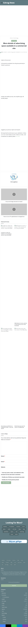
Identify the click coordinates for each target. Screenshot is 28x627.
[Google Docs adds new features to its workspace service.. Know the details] (7, 228)
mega (20, 529)
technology (15, 38)
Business (5, 526)
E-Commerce (11, 526)
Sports (12, 532)
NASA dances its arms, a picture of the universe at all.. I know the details (21, 324)
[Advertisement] (14, 20)
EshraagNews (14, 182)
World (16, 534)
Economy (18, 526)
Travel (11, 534)
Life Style (14, 529)
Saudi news (6, 532)
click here (17, 136)
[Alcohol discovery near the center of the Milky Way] (21, 376)
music (24, 529)
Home (11, 38)
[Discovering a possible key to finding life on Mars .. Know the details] (7, 376)
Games (4, 529)
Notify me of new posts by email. (10, 479)
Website (3, 467)
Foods (23, 526)
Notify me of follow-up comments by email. (13, 477)
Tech (16, 532)
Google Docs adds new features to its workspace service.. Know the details (6, 234)
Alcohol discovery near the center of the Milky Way (20, 426)
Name (3, 456)
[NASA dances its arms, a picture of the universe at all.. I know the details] (21, 273)
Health (9, 529)
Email (3, 461)
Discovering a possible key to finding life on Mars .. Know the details (7, 427)
